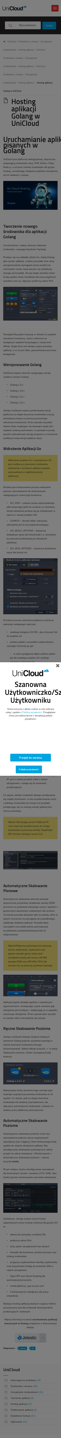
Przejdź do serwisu (30, 757)
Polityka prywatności (29, 769)
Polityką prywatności (32, 712)
